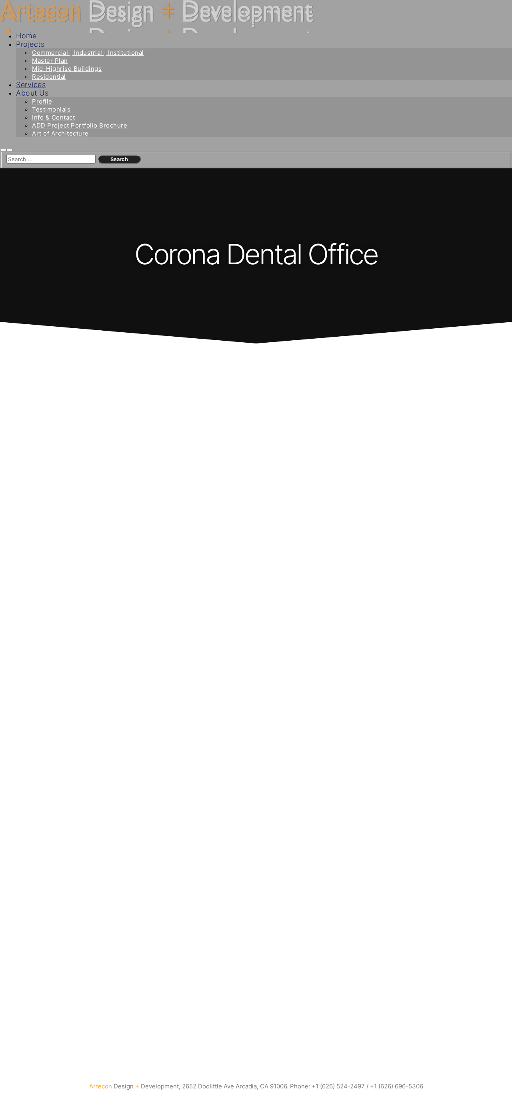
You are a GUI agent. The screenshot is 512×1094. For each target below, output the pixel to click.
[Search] (3, 150)
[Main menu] (9, 150)
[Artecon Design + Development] (157, 19)
